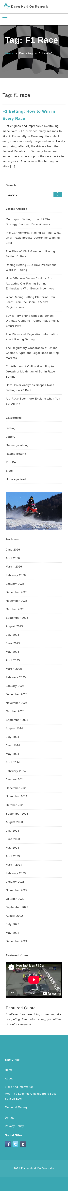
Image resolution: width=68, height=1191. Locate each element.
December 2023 (16, 788)
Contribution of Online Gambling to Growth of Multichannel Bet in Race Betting (30, 371)
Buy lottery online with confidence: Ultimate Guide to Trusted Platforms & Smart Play (32, 320)
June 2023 (13, 839)
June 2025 (13, 643)
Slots (9, 470)
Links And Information (19, 1087)
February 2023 (16, 873)
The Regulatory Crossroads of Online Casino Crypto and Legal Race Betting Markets (32, 353)
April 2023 (13, 856)
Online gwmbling (17, 445)
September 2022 (17, 907)
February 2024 (16, 771)
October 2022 (15, 898)
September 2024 (17, 719)
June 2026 (13, 549)
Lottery (11, 436)
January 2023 (15, 881)
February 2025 (16, 677)
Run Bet (11, 462)
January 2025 (15, 686)
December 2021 (16, 941)
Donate (10, 1117)
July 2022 (12, 924)
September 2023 (17, 813)
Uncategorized (16, 479)
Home (9, 53)
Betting (11, 428)
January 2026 (15, 583)
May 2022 (12, 932)
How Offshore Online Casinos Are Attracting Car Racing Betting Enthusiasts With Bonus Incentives (30, 283)
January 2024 (15, 779)
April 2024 (13, 762)
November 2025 (16, 600)
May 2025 (12, 651)
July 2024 (12, 736)
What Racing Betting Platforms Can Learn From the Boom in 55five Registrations (30, 302)
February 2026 (16, 575)
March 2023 (14, 864)
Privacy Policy (14, 1126)
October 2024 (15, 711)
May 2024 (12, 753)
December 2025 (16, 592)
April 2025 (13, 660)
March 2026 (14, 566)
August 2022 (14, 915)
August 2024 (14, 728)
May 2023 (12, 847)
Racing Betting (16, 453)
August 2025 (14, 626)
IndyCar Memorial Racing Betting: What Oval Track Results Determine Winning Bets (33, 237)
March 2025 (14, 668)
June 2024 (13, 745)
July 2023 (12, 830)
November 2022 (16, 890)
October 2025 (15, 609)
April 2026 (13, 558)
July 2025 (12, 634)
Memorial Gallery (16, 1107)
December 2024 (16, 694)
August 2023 (14, 822)
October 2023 (15, 805)
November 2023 (16, 796)
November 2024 (16, 703)
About (9, 1078)
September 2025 (17, 617)
